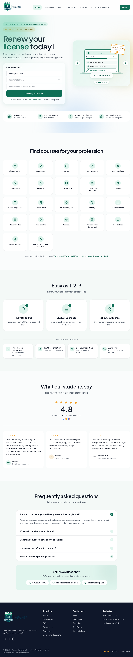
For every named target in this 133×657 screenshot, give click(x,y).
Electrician (77, 619)
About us (83, 7)
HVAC (75, 615)
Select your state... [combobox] (17, 73)
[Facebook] (5, 639)
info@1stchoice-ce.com (67, 583)
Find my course (32, 93)
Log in (124, 7)
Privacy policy (8, 653)
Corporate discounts (100, 7)
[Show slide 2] (99, 82)
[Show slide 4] (104, 82)
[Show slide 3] (102, 82)
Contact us (71, 7)
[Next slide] (125, 63)
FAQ (60, 7)
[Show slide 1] (96, 82)
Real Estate (77, 627)
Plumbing (77, 623)
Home (37, 7)
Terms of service (22, 653)
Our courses (49, 7)
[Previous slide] (77, 63)
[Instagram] (11, 639)
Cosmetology (79, 631)
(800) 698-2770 (35, 100)
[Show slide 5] (106, 82)
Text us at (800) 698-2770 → (67, 256)
